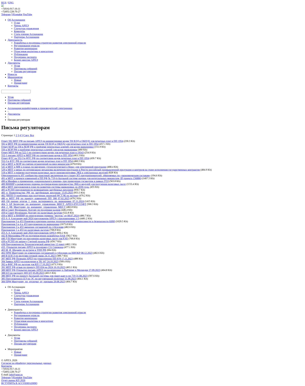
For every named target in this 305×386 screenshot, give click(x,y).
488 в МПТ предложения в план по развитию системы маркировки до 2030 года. (45, 187)
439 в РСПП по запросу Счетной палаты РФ (25, 241)
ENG (11, 2)
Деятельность (15, 40)
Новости (12, 74)
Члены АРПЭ (21, 25)
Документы (14, 62)
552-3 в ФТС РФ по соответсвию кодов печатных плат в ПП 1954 (37, 161)
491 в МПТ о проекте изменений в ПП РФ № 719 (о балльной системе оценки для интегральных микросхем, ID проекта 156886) (71, 178)
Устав (17, 65)
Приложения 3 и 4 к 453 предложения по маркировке (30, 224)
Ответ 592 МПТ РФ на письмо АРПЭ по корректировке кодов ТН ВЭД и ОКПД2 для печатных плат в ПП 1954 (62, 141)
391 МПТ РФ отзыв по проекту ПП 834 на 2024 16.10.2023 (33, 267)
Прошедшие (20, 83)
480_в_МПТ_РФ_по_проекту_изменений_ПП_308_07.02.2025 (35, 198)
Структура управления (26, 28)
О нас (17, 22)
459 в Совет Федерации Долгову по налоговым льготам (31, 212)
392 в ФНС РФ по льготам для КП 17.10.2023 (26, 264)
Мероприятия (15, 77)
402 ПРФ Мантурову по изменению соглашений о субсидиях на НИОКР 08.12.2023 (46, 253)
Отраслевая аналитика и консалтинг (33, 51)
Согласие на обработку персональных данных (26, 363)
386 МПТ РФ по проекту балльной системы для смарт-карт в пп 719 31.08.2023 (44, 275)
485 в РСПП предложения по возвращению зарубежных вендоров (37, 189)
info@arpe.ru (16, 374)
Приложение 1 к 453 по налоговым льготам (25, 230)
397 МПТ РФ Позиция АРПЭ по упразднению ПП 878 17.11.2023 (37, 258)
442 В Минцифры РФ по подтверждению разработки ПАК (33, 235)
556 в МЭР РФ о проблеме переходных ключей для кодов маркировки (39, 149)
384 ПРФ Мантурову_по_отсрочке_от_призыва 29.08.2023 (33, 281)
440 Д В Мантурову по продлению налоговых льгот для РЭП (34, 238)
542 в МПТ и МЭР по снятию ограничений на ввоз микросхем (35, 164)
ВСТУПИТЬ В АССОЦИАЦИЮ (19, 383)
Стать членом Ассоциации (28, 34)
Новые (17, 80)
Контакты (13, 85)
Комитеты (19, 31)
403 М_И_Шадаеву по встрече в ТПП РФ (23, 250)
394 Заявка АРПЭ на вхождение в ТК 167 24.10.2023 (29, 261)
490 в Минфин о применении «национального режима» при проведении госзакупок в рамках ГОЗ (55, 181)
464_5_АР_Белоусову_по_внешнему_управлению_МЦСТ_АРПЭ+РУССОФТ (43, 204)
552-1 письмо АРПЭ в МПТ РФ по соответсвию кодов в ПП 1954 (37, 155)
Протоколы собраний (25, 68)
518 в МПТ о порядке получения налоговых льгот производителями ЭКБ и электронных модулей (54, 172)
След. (26, 135)
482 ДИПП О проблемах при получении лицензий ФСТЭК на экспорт (39, 195)
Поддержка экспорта (25, 57)
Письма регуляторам (25, 71)
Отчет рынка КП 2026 (13, 380)
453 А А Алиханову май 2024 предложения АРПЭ (28, 232)
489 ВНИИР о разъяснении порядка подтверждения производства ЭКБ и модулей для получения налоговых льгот (63, 184)
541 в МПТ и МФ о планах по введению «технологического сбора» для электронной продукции (53, 167)
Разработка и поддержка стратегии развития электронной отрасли (50, 42)
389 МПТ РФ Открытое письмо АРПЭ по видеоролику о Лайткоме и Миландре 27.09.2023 (50, 270)
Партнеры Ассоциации (26, 37)
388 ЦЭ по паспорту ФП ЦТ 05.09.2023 (22, 273)
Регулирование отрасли (27, 45)
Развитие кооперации (25, 48)
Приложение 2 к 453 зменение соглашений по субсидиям (32, 227)
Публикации (21, 54)
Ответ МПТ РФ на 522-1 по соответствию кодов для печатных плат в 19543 (42, 152)
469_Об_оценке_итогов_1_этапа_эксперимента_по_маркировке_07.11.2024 (42, 201)
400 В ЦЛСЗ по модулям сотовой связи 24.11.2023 (28, 255)
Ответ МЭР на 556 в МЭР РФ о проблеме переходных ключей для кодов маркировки (47, 146)
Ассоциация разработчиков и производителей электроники (40, 108)
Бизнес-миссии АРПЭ (26, 60)
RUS (3, 2)
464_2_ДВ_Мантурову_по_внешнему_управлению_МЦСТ (33, 207)
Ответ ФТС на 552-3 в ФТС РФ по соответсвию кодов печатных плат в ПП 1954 (45, 158)
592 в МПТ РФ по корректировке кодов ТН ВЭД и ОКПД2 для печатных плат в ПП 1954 (49, 144)
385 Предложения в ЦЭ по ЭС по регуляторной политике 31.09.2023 (38, 278)
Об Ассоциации (16, 19)
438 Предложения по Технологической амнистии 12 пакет (33, 244)
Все (32, 135)
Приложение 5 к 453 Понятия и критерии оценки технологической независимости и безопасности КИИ (58, 221)
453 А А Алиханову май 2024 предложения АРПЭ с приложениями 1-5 (40, 218)
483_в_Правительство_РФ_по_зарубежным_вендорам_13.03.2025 (37, 192)
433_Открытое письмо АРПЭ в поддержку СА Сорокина (32, 247)
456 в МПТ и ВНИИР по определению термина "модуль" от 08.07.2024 (40, 215)
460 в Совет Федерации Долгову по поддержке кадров (31, 210)
